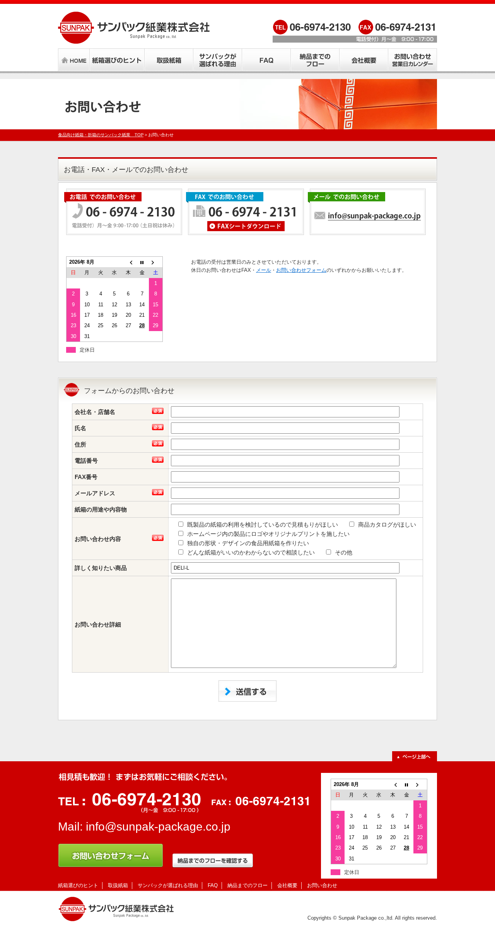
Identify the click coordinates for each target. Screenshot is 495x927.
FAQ (213, 885)
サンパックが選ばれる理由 (168, 885)
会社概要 (287, 885)
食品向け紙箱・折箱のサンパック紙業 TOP (100, 134)
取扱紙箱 (118, 885)
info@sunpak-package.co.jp (158, 826)
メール (263, 270)
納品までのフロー (247, 885)
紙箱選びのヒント (78, 885)
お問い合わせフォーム (301, 270)
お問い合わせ (322, 885)
